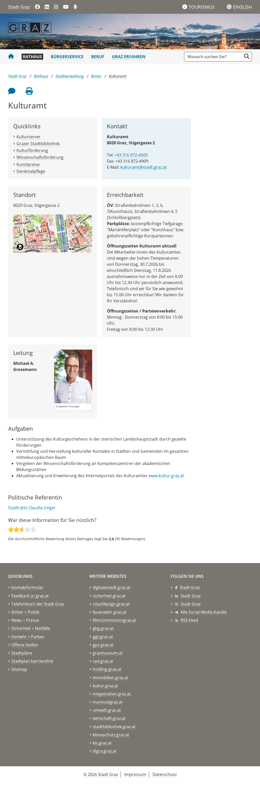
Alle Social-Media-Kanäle (204, 612)
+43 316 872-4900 (131, 155)
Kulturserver (29, 136)
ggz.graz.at (103, 637)
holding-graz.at (107, 669)
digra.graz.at (105, 751)
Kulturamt (117, 76)
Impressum (135, 774)
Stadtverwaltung (69, 76)
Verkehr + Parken (27, 637)
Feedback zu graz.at (30, 596)
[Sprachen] (229, 7)
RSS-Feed (189, 620)
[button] (242, 7)
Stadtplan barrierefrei (32, 661)
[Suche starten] (246, 56)
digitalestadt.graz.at (112, 587)
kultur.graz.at (105, 686)
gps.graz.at (103, 645)
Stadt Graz (19, 7)
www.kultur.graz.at (166, 475)
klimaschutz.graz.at (111, 735)
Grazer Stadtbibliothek (38, 143)
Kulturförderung (32, 150)
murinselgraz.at (108, 702)
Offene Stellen (24, 645)
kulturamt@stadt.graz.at (143, 167)
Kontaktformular (27, 587)
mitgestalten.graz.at (112, 694)
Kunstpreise (28, 164)
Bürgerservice (67, 56)
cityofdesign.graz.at (111, 604)
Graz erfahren (128, 56)
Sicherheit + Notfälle (30, 628)
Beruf (97, 56)
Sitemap (19, 669)
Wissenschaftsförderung (40, 157)
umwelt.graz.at (107, 710)
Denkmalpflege (31, 171)
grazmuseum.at (108, 653)
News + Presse (25, 620)
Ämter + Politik (25, 612)
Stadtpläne (21, 653)
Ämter (96, 76)
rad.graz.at (103, 661)
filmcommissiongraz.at (114, 620)
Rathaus (32, 56)
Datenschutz (165, 774)
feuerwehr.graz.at (109, 612)
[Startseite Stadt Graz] (11, 57)
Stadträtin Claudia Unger (32, 507)
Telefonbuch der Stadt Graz (37, 604)
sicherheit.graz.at (109, 596)
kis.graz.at (102, 743)
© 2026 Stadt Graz (101, 774)
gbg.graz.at (103, 628)
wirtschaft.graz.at (109, 718)
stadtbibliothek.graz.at (114, 726)
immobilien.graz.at (110, 677)
